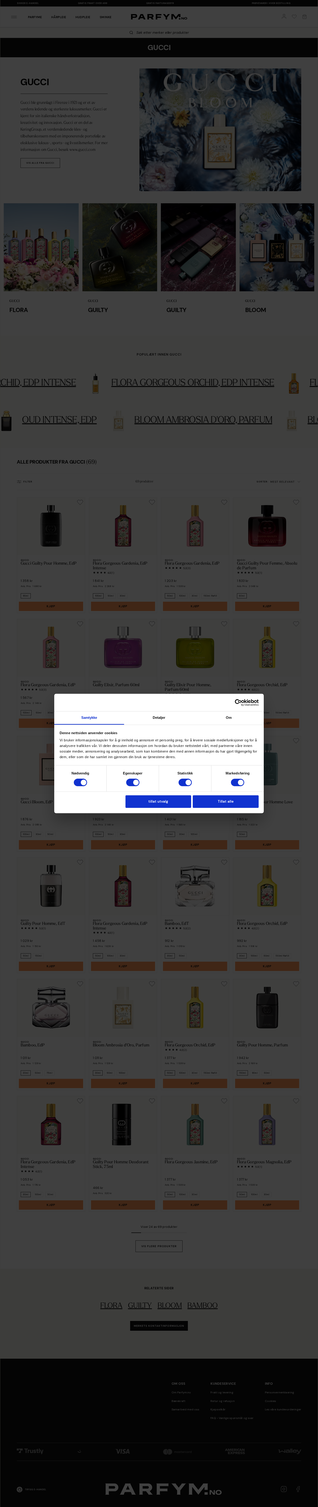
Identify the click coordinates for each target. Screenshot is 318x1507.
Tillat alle (225, 801)
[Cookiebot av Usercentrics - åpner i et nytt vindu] (238, 702)
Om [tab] (229, 718)
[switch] (132, 782)
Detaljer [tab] (159, 718)
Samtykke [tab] (89, 718)
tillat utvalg (158, 801)
